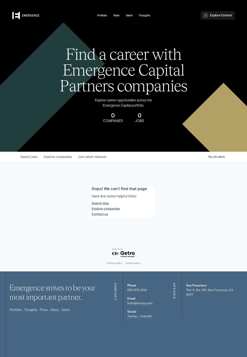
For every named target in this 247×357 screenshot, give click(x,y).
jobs (29, 157)
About (54, 310)
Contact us (100, 214)
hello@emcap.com (139, 303)
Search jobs (100, 203)
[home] (52, 15)
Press (44, 310)
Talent (65, 310)
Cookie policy (132, 263)
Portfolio (16, 310)
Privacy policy (114, 263)
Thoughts (30, 310)
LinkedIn (146, 316)
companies (58, 157)
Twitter (132, 316)
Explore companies (106, 208)
